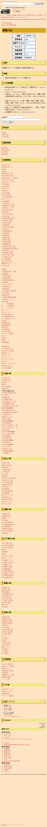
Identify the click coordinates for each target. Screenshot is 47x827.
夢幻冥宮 (8, 240)
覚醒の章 (6, 514)
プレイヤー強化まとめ (12, 716)
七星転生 (11, 308)
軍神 (6, 282)
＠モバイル (7, 355)
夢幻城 (7, 238)
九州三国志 (9, 214)
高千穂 (7, 216)
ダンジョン (7, 199)
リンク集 (6, 679)
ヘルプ (16, 17)
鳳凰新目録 (7, 590)
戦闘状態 (6, 342)
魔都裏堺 (8, 569)
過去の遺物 (7, 368)
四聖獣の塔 (9, 231)
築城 (4, 382)
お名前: (4, 117)
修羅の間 (8, 438)
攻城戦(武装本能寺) (11, 248)
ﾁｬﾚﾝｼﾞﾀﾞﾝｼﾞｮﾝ (10, 182)
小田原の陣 (9, 630)
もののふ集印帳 (8, 351)
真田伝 (7, 229)
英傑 (6, 301)
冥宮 (11, 393)
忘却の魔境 (9, 220)
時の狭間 (8, 634)
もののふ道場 (9, 180)
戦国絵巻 (6, 346)
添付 (33, 15)
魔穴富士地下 (9, 562)
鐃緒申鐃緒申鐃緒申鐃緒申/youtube (16, 745)
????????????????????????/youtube (18, 739)
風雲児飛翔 (5, 150)
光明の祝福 (8, 768)
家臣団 (7, 297)
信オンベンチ (8, 691)
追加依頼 (6, 693)
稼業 (4, 518)
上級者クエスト (10, 319)
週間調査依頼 (9, 316)
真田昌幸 (8, 469)
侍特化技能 (8, 23)
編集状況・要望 (8, 675)
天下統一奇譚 (9, 255)
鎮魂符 (7, 453)
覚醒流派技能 (9, 280)
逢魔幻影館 (9, 399)
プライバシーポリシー (17, 825)
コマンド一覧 (8, 359)
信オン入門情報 (8, 666)
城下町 (5, 327)
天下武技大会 (8, 261)
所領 (6, 638)
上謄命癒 (7, 750)
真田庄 (7, 472)
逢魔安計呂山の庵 (11, 406)
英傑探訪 (11, 306)
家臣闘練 (13, 297)
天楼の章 (6, 378)
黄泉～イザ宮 (9, 208)
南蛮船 (7, 186)
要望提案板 (7, 677)
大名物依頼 (9, 314)
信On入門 (6, 165)
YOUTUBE (8, 707)
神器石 (7, 293)
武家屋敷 (6, 329)
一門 (4, 336)
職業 (4, 269)
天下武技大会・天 (11, 425)
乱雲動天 (4, 148)
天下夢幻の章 (8, 543)
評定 (4, 640)
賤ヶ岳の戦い (9, 600)
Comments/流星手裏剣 (12, 761)
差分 (24, 15)
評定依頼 (8, 195)
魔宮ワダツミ (9, 560)
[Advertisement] (23, 798)
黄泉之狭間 (9, 253)
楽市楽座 (8, 331)
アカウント (7, 357)
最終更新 (9, 17)
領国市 (7, 645)
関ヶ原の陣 (9, 632)
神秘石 (7, 289)
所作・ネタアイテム (10, 364)
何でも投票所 (8, 664)
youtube (7, 737)
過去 (11, 671)
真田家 (5, 467)
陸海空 (7, 212)
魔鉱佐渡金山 (9, 575)
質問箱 (5, 671)
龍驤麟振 (7, 748)
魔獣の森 (8, 565)
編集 (15, 15)
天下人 (5, 188)
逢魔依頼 (8, 244)
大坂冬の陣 (9, 480)
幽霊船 (7, 233)
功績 (4, 321)
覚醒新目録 (7, 516)
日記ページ (7, 668)
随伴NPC (6, 295)
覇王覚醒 (4, 154)
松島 (6, 625)
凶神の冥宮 (9, 210)
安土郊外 (10, 176)
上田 (6, 474)
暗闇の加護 (8, 766)
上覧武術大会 (8, 349)
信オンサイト (8, 711)
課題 (16, 178)
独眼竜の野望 (9, 218)
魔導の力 (8, 286)
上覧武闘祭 (7, 259)
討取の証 (6, 265)
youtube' (7, 743)
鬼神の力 (8, 291)
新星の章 (6, 617)
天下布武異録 (8, 547)
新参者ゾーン (9, 178)
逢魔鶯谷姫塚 (9, 404)
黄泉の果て (9, 257)
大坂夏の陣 (9, 482)
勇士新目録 (7, 465)
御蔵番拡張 (7, 325)
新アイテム (7, 647)
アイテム (6, 310)
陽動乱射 (7, 752)
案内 (9, 15)
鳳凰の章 (6, 587)
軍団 (4, 554)
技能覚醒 (8, 278)
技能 (6, 274)
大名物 (7, 193)
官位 (4, 340)
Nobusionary (7, 366)
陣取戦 (10, 197)
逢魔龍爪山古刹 (10, 401)
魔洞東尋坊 (9, 571)
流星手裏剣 (8, 757)
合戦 (6, 197)
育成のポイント (8, 167)
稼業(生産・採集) (11, 271)
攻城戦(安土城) (10, 246)
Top (13, 11)
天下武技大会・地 (11, 427)
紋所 (4, 338)
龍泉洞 (7, 225)
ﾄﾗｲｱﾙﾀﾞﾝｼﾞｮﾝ (9, 203)
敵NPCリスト (8, 263)
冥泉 (15, 393)
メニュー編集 (8, 696)
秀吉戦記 (8, 223)
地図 (4, 171)
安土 (4, 176)
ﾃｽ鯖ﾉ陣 (6, 137)
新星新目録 (7, 619)
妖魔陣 (7, 201)
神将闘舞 (4, 152)
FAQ (4, 169)
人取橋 (7, 628)
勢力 (6, 190)
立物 (5, 759)
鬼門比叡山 (9, 623)
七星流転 (6, 444)
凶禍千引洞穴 (9, 573)
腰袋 (6, 649)
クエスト (6, 312)
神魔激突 (6, 451)
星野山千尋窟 (9, 205)
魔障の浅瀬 (9, 567)
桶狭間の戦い (9, 594)
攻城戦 (7, 184)
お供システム (9, 299)
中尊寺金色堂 (9, 227)
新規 (39, 15)
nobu (8, 825)
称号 (4, 384)
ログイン (23, 17)
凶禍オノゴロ (9, 250)
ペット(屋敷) (9, 334)
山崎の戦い (9, 598)
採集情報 (6, 323)
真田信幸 (7, 765)
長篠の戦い (9, 596)
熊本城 (7, 235)
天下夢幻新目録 (8, 545)
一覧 (44, 15)
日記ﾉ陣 (6, 135)
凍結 (19, 15)
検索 (3, 17)
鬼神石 (13, 291)
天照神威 (7, 754)
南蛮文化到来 (8, 484)
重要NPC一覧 (8, 173)
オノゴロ (8, 558)
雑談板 (5, 673)
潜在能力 (8, 276)
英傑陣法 (11, 304)
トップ (4, 15)
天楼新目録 (7, 380)
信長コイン (7, 353)
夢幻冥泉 (8, 242)
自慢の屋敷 (8, 715)
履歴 (28, 15)
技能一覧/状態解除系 (9, 25)
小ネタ (5, 361)
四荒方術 (7, 755)
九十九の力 (9, 284)
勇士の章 (6, 463)
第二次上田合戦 (10, 478)
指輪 (6, 651)
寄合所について (8, 689)
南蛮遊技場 (9, 491)
